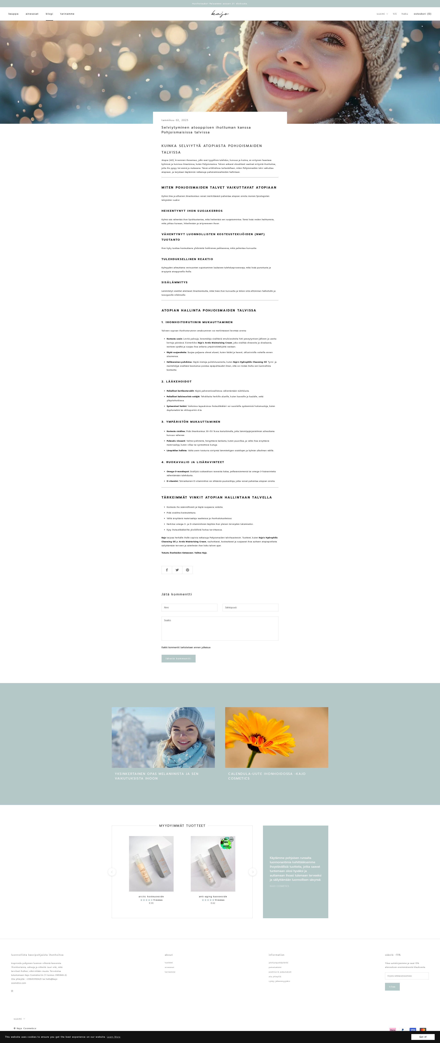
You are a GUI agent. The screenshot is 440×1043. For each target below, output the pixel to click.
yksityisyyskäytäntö (278, 962)
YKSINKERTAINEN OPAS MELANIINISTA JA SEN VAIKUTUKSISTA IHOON (157, 776)
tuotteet (169, 962)
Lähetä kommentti (178, 658)
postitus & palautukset (280, 972)
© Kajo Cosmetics (25, 1028)
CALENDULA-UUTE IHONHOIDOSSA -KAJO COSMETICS (267, 776)
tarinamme (67, 13)
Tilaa (392, 986)
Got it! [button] (423, 1037)
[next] (252, 872)
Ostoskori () (422, 13)
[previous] (112, 872)
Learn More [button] (113, 1037)
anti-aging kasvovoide (213, 896)
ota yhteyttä (275, 976)
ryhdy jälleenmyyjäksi (279, 981)
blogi (49, 13)
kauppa (14, 13)
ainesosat (32, 13)
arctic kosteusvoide (151, 896)
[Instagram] (12, 991)
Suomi (381, 13)
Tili (395, 13)
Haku (405, 13)
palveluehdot (275, 967)
